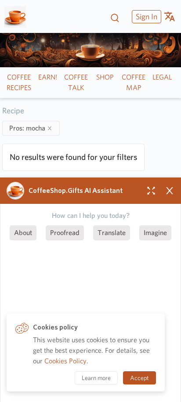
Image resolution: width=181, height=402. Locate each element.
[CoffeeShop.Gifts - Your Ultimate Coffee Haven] (18, 17)
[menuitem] (145, 16)
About (23, 232)
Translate (112, 232)
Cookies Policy (65, 361)
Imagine (155, 232)
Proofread (65, 232)
